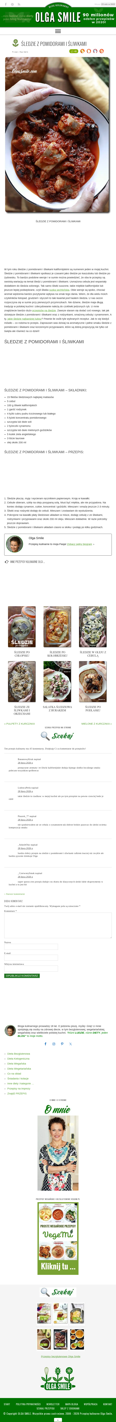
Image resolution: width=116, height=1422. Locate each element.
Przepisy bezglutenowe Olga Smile (60, 1356)
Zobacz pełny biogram (79, 544)
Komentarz (10, 911)
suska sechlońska (59, 290)
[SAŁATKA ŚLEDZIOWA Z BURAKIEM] (57, 701)
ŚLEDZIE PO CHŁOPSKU (22, 653)
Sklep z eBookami (70, 1408)
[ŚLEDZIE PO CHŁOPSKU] (22, 646)
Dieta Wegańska (16, 1063)
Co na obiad (14, 1073)
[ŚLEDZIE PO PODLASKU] (93, 701)
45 (75, 51)
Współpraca (90, 1404)
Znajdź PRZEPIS (17, 1093)
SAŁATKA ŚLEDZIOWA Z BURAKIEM (57, 708)
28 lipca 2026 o (25, 763)
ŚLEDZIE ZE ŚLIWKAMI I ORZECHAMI (22, 710)
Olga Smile (24, 52)
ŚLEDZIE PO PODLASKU (93, 708)
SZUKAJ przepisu (46, 1408)
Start (7, 1404)
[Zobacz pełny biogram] (93, 544)
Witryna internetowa (14, 964)
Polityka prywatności (28, 1404)
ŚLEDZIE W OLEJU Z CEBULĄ (93, 653)
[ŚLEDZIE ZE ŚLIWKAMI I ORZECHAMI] (22, 701)
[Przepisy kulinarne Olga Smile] (58, 17)
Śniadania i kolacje (18, 1078)
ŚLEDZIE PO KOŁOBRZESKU (57, 653)
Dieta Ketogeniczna (18, 1058)
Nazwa (7, 942)
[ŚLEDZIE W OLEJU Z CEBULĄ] (93, 646)
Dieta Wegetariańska (19, 1068)
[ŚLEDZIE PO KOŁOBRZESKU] (57, 646)
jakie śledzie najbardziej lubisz (24, 318)
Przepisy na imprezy (18, 1088)
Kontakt (107, 1404)
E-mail (7, 953)
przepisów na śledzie (44, 310)
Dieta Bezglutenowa (18, 1053)
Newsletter (53, 1404)
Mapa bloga (71, 1404)
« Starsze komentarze (14, 894)
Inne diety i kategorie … (20, 1083)
